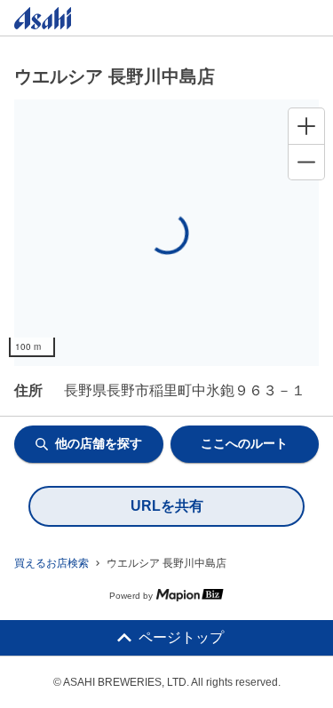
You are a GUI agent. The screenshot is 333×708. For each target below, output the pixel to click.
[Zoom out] (306, 161)
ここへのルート (244, 443)
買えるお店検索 (51, 563)
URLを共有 (167, 505)
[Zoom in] (306, 126)
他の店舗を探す (98, 443)
